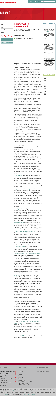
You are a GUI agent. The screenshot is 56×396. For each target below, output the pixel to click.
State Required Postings (43, 371)
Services (20, 373)
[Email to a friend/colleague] (2, 36)
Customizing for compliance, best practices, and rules (27, 253)
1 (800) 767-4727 (4, 380)
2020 (45, 86)
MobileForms (17, 275)
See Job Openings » (5, 42)
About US (20, 371)
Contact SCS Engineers (34, 1)
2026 (45, 77)
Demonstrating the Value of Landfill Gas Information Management (27, 29)
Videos (3, 32)
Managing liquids (18, 209)
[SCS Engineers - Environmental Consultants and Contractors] (8, 2)
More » (48, 31)
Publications (21, 380)
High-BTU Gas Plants (19, 222)
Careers (20, 377)
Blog (2, 24)
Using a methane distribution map (22, 189)
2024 (45, 80)
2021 (45, 85)
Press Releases (5, 30)
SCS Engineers (24, 335)
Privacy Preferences (12, 390)
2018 (45, 90)
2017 (45, 91)
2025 (45, 78)
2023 (45, 82)
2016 (45, 93)
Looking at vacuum (18, 175)
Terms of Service (4, 394)
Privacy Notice (31, 394)
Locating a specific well (19, 246)
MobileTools (17, 300)
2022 (45, 83)
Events (2, 27)
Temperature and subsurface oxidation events (25, 231)
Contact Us (3, 385)
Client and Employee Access (25, 381)
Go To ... (22, 5)
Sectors (20, 374)
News (19, 378)
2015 (45, 94)
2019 (45, 88)
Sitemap (25, 394)
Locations (20, 376)
